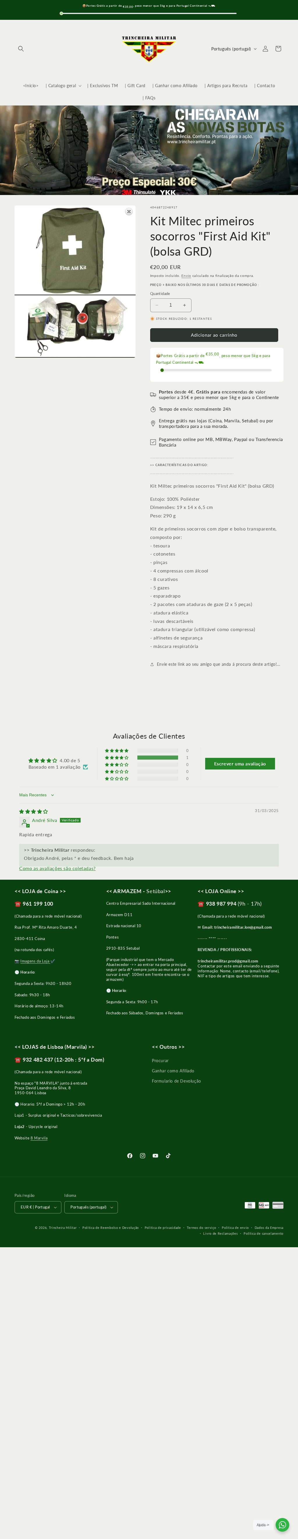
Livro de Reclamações (220, 1233)
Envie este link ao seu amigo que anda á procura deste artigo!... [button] (218, 664)
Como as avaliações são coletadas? (57, 868)
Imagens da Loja (35, 961)
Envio (186, 275)
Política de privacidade (163, 1227)
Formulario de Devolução (176, 1080)
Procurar (160, 1060)
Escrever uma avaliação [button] (240, 763)
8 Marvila (39, 1138)
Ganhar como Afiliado (173, 1070)
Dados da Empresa (269, 1227)
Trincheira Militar (63, 1227)
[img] (33, 811)
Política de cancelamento (263, 1233)
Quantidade (160, 293)
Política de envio (235, 1227)
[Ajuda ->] (282, 1525)
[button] (21, 48)
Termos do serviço (201, 1227)
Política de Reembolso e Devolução (110, 1227)
